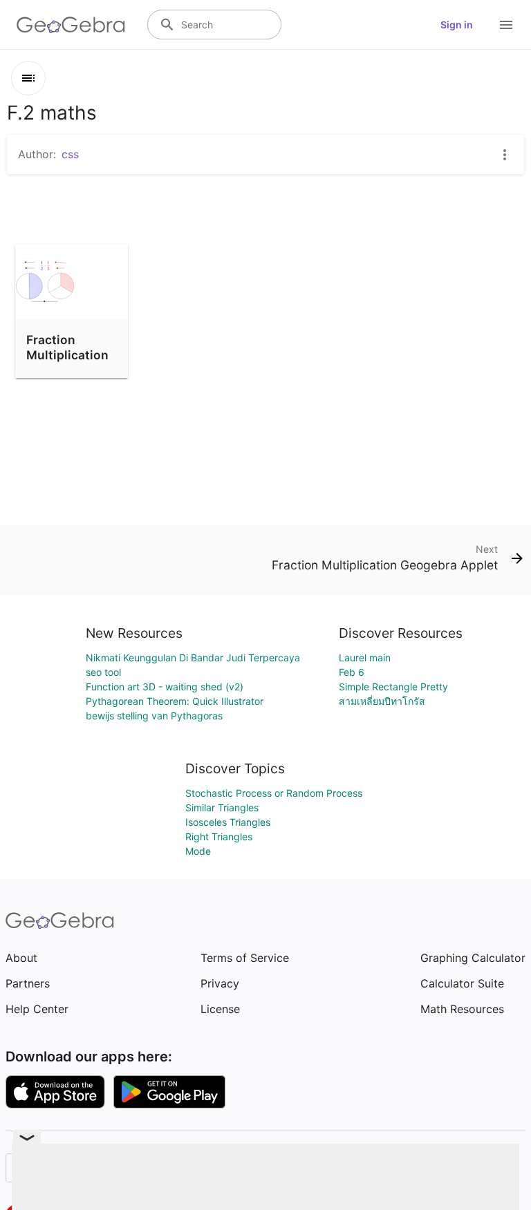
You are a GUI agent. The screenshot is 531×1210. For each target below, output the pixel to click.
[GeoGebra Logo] (71, 25)
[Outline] (28, 78)
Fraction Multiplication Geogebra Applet (67, 362)
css (70, 154)
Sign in (456, 24)
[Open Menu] (506, 25)
